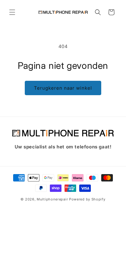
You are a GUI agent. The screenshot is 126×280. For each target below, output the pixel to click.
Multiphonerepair (52, 199)
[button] (12, 12)
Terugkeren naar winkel (63, 88)
